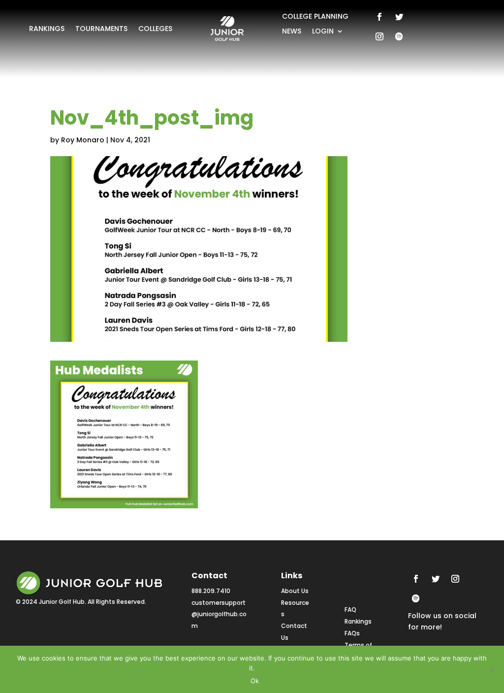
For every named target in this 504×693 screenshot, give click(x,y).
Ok (255, 681)
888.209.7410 (210, 591)
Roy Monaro (82, 140)
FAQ (350, 609)
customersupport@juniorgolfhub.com (219, 614)
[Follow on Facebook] (379, 17)
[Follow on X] (399, 17)
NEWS (291, 32)
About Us (295, 591)
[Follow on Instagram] (379, 36)
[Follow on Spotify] (399, 36)
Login (323, 32)
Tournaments (101, 29)
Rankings (46, 29)
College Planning (315, 17)
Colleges (155, 29)
